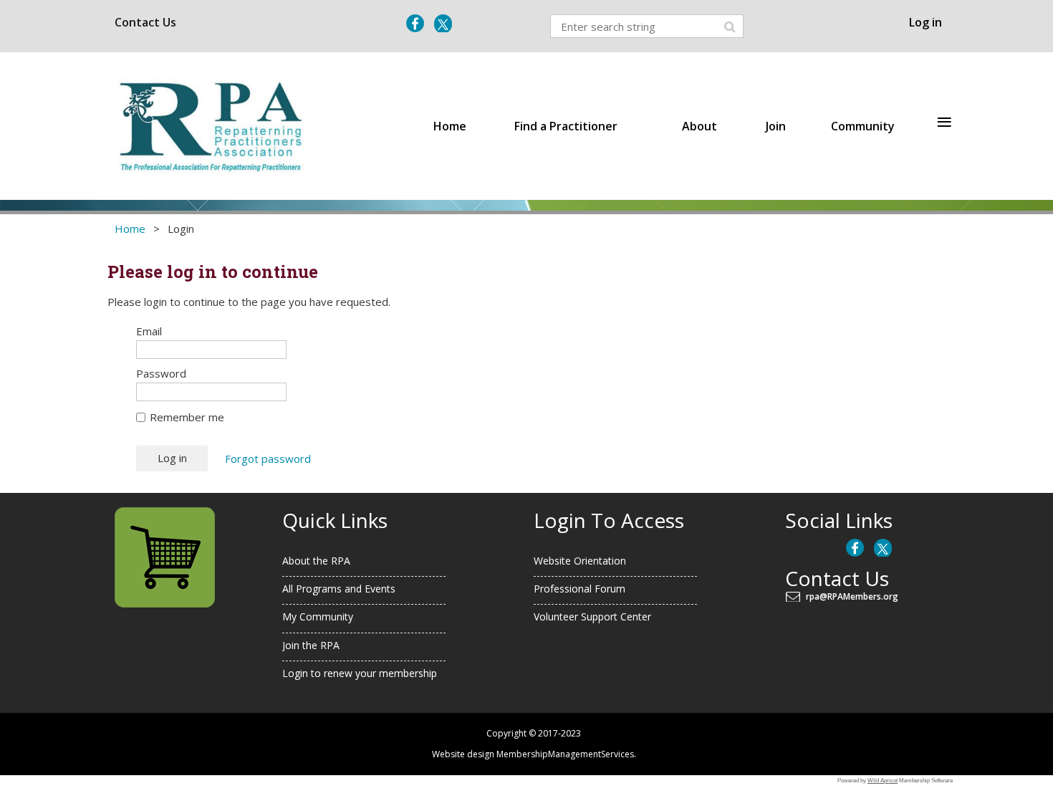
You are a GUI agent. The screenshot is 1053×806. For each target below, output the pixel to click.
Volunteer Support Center (592, 616)
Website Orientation (580, 560)
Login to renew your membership (359, 673)
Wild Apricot (882, 780)
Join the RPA (311, 645)
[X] (443, 23)
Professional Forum (579, 588)
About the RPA (316, 560)
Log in (925, 22)
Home (130, 228)
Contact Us (145, 22)
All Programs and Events (338, 588)
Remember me (187, 417)
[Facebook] (415, 23)
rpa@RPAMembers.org (854, 596)
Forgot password (268, 458)
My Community (317, 616)
